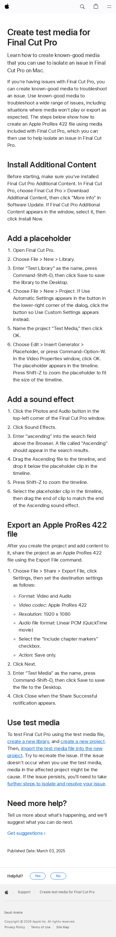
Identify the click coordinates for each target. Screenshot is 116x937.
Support (24, 892)
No (58, 876)
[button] (82, 7)
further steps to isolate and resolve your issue (56, 784)
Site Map (62, 927)
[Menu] (109, 7)
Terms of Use (40, 927)
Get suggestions (25, 833)
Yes (38, 876)
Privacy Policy (15, 927)
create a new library (28, 741)
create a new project (83, 741)
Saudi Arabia (13, 912)
